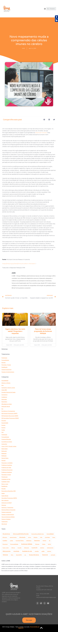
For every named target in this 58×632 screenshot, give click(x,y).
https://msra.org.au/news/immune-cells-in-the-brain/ (18, 263)
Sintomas (4, 505)
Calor (41, 537)
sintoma (49, 551)
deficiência (28, 540)
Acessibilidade (5, 380)
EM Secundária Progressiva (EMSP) (10, 418)
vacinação (53, 554)
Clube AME (4, 390)
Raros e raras (5, 484)
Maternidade (5, 448)
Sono (12, 554)
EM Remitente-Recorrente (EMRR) (10, 415)
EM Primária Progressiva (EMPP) (9, 413)
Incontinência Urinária (7, 441)
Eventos (3, 425)
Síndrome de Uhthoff (6, 502)
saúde (42, 551)
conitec (11, 540)
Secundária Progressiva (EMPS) (9, 498)
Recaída (4, 488)
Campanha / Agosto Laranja (8, 387)
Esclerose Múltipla (26, 544)
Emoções (4, 420)
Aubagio (35, 537)
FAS (2, 432)
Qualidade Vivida (6, 481)
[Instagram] (44, 603)
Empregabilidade (14, 544)
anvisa (29, 537)
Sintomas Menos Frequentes (8, 509)
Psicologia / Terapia (6, 364)
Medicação (4, 451)
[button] (45, 8)
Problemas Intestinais (7, 472)
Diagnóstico (4, 401)
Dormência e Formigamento (8, 411)
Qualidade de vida (27, 551)
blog (3, 385)
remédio (37, 551)
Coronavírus (4, 394)
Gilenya (13, 547)
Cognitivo (5, 540)
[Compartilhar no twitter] (54, 119)
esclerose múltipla (41, 132)
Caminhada (47, 537)
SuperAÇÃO (19, 554)
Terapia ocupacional (6, 512)
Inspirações (4, 444)
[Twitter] (41, 603)
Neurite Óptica (5, 458)
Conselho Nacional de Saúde (8, 392)
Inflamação (26, 547)
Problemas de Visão (6, 467)
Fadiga (3, 430)
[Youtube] (48, 603)
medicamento (50, 547)
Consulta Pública (20, 540)
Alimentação (22, 537)
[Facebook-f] (37, 603)
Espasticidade (5, 422)
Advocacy (4, 537)
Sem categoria (5, 500)
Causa (53, 537)
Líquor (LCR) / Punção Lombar (9, 446)
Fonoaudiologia (5, 360)
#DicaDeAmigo (6, 534)
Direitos (44, 540)
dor (49, 540)
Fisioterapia (4, 357)
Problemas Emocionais (7, 469)
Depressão (4, 399)
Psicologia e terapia (6, 474)
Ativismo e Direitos (6, 383)
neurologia (16, 551)
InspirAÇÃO (34, 547)
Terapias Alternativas (34, 554)
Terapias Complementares (8, 372)
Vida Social (4, 524)
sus (25, 554)
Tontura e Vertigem (6, 519)
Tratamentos (5, 521)
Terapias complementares (8, 514)
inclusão (19, 547)
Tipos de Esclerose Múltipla (8, 516)
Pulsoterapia (4, 476)
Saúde (3, 493)
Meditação (4, 453)
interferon (42, 547)
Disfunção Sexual (6, 406)
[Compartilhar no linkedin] (49, 119)
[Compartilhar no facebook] (44, 119)
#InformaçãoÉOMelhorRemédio (21, 534)
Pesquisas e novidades (7, 462)
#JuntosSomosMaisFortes (37, 534)
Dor (2, 408)
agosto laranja (13, 537)
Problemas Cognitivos (7, 465)
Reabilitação (4, 367)
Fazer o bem (6, 547)
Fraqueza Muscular (6, 439)
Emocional (5, 544)
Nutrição (4, 362)
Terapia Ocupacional (6, 369)
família (49, 544)
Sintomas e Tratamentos (7, 507)
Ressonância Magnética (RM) (9, 491)
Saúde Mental (5, 495)
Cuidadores (4, 397)
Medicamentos (6, 551)
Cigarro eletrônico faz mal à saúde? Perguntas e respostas (15, 331)
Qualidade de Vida (6, 479)
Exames (3, 427)
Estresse (37, 544)
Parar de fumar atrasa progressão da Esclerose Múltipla (43, 331)
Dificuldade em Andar (7, 404)
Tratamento (45, 554)
